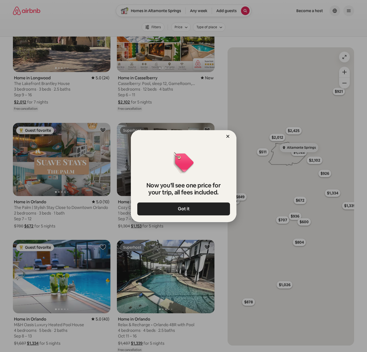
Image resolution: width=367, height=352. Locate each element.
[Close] (228, 136)
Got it (183, 209)
